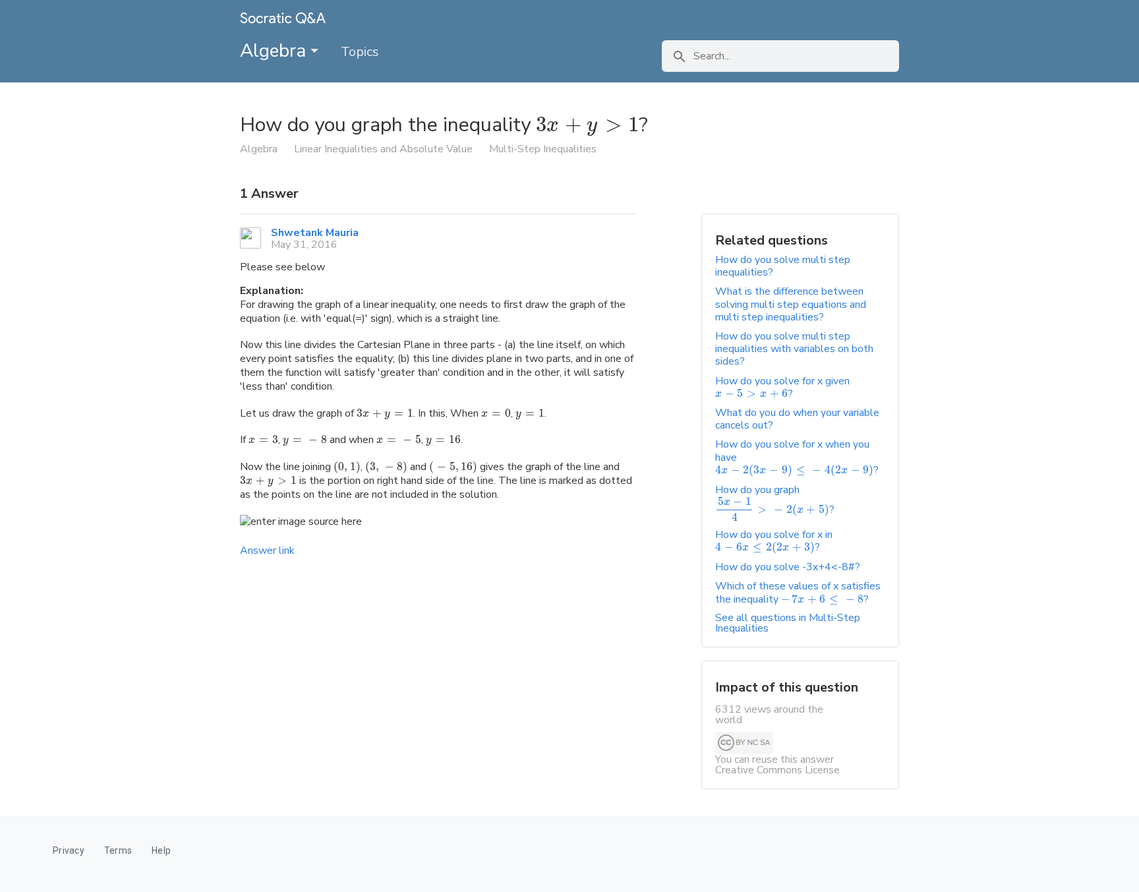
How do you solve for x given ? (782, 387)
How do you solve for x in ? (773, 540)
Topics (360, 52)
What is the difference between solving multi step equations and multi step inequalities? (790, 304)
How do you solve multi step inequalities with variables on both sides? (794, 349)
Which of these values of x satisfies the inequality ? (798, 592)
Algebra (275, 50)
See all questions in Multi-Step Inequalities (787, 623)
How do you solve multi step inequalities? (782, 266)
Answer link (267, 550)
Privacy (68, 850)
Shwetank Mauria (315, 232)
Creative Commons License (777, 770)
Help (161, 850)
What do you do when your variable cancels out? (797, 418)
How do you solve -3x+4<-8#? (787, 567)
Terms (118, 850)
